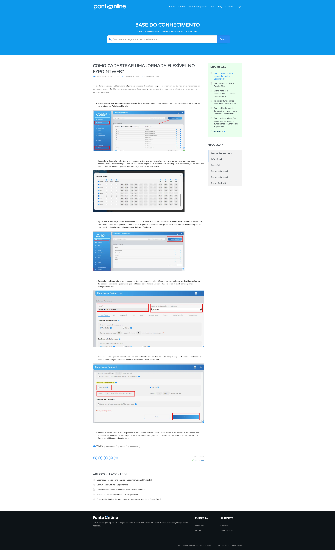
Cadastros (134, 447)
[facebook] (100, 458)
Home (172, 6)
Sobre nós (199, 526)
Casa (140, 31)
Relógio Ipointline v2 (219, 171)
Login (239, 6)
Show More (218, 131)
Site (212, 6)
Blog (220, 6)
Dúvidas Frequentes (197, 6)
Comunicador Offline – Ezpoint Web (112, 485)
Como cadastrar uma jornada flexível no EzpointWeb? (223, 76)
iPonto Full (215, 165)
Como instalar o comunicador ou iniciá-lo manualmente (121, 490)
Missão (198, 530)
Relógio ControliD (218, 183)
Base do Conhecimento (173, 31)
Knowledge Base (152, 31)
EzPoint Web (191, 31)
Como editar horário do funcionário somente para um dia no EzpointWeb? (129, 499)
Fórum (181, 6)
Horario (123, 447)
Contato (229, 6)
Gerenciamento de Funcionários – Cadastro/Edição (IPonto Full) (125, 480)
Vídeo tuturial (226, 530)
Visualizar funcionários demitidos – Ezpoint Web (118, 494)
